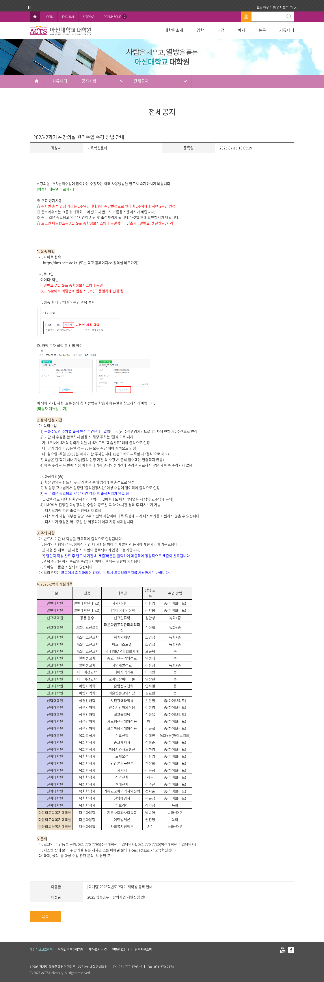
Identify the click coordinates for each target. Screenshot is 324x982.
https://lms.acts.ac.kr (60, 262)
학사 (241, 30)
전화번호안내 (120, 949)
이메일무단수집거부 (71, 949)
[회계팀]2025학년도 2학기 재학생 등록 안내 (120, 886)
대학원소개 (173, 30)
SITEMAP (89, 16)
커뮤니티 (286, 30)
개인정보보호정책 (41, 949)
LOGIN (49, 16)
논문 (262, 30)
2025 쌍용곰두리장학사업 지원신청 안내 (117, 897)
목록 (45, 917)
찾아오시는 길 (98, 949)
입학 (200, 30)
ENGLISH (68, 16)
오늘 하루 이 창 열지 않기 (273, 7)
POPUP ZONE (114, 16)
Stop (29, 7)
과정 (221, 30)
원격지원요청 (143, 949)
